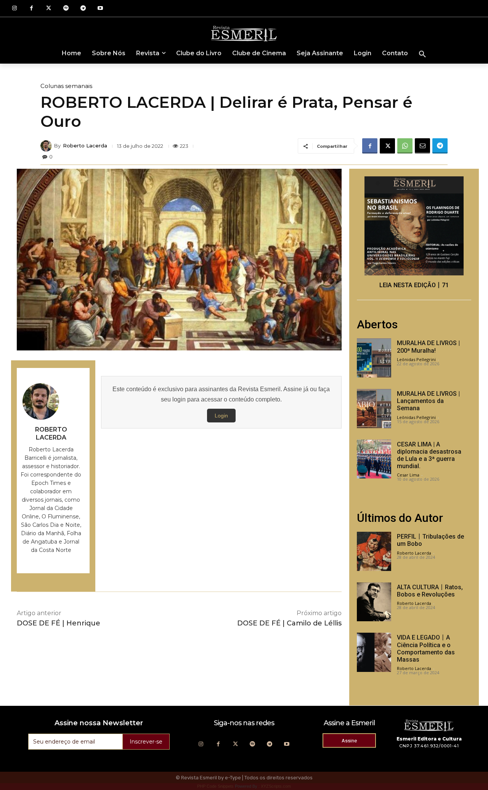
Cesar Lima (408, 475)
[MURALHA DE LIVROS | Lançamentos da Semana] (374, 408)
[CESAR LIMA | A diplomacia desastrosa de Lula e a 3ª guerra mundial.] (374, 459)
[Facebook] (31, 8)
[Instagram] (14, 8)
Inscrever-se (146, 741)
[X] (387, 146)
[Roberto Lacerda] (47, 146)
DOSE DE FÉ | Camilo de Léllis (289, 623)
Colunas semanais (66, 86)
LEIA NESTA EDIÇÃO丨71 (414, 285)
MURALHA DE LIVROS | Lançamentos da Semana (428, 401)
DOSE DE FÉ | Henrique (58, 623)
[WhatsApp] (405, 146)
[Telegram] (83, 8)
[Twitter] (48, 8)
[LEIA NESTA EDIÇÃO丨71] (414, 225)
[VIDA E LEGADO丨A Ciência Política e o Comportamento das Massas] (374, 652)
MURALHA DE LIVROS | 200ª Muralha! (428, 346)
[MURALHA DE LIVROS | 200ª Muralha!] (374, 357)
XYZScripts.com (276, 786)
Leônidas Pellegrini (416, 359)
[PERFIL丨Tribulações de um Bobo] (374, 551)
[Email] (422, 146)
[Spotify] (65, 8)
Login (221, 416)
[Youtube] (100, 8)
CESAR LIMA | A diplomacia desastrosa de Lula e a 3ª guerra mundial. (429, 455)
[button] (422, 54)
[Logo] (244, 33)
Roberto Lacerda (85, 145)
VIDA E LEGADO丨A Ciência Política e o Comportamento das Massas (426, 648)
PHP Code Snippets (215, 786)
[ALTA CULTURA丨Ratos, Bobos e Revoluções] (374, 602)
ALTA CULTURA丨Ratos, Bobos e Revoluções (430, 591)
